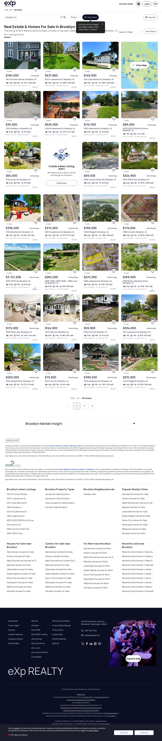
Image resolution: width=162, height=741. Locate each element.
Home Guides (13, 643)
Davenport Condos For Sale (58, 582)
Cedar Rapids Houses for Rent (98, 570)
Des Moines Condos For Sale (59, 551)
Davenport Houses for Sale (20, 582)
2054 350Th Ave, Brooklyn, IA (136, 179)
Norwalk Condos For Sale (57, 591)
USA (72, 398)
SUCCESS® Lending (39, 634)
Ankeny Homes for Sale (133, 498)
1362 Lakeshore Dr (16, 515)
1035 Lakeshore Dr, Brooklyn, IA (20, 381)
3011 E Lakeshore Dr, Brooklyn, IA (59, 79)
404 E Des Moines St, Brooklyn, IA (99, 79)
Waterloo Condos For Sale (57, 586)
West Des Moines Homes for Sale (138, 502)
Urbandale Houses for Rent (97, 565)
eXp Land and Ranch (39, 652)
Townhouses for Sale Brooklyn (60, 502)
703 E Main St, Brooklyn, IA (57, 332)
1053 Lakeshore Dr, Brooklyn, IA (98, 381)
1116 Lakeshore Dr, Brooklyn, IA (19, 232)
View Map (141, 65)
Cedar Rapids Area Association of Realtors (76, 469)
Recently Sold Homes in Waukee (138, 565)
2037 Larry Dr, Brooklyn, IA (56, 381)
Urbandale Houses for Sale (20, 569)
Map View (152, 17)
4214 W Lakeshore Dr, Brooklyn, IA (60, 128)
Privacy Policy (57, 630)
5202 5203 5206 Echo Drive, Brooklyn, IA (135, 129)
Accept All (124, 733)
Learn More (111, 716)
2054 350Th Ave (15, 533)
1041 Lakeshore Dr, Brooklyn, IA (137, 332)
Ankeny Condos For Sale (57, 556)
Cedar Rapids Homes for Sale (136, 515)
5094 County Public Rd (18, 529)
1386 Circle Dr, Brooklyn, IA (135, 232)
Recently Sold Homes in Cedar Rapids (138, 573)
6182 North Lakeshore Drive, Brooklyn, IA (135, 282)
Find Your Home (126, 4)
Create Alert (61, 183)
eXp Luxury (35, 648)
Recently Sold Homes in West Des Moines (138, 560)
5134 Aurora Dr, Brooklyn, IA (18, 179)
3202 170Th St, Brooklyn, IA (18, 281)
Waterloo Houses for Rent (96, 583)
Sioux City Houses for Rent (97, 574)
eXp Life (34, 621)
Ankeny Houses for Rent (95, 552)
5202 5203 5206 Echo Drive (20, 520)
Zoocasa (34, 625)
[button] (81, 423)
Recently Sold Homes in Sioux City (138, 578)
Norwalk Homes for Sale (133, 533)
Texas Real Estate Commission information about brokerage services (81, 708)
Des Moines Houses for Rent (97, 548)
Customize (144, 733)
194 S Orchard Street (17, 494)
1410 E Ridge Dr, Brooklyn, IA (135, 381)
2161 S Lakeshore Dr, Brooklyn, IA (59, 232)
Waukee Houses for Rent (96, 561)
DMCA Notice (81, 694)
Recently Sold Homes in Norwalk (138, 591)
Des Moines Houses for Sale (20, 551)
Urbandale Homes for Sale (135, 511)
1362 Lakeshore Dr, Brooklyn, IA (98, 128)
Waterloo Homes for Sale (134, 529)
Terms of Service (100, 697)
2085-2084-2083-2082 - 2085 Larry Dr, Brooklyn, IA (61, 282)
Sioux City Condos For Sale (58, 578)
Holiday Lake (90, 494)
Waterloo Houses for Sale (19, 586)
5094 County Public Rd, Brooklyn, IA (100, 179)
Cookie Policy (57, 634)
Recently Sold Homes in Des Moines (138, 551)
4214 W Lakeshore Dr (17, 511)
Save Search (151, 31)
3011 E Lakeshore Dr (16, 498)
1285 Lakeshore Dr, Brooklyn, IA (98, 281)
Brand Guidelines (59, 639)
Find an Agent (13, 625)
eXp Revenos (36, 639)
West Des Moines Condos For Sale (61, 560)
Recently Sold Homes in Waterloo (138, 586)
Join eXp (11, 630)
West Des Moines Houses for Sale (23, 560)
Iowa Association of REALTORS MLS (61, 446)
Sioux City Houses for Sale (20, 578)
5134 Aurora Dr (14, 524)
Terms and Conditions (61, 621)
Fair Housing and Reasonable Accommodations (81, 700)
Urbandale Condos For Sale (58, 569)
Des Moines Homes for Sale (135, 494)
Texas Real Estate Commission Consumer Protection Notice (81, 710)
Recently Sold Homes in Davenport (138, 582)
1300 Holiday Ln (14, 507)
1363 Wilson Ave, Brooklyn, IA (19, 332)
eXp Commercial (38, 643)
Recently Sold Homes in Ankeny (137, 556)
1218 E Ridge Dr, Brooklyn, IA (96, 232)
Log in (147, 4)
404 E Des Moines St (17, 502)
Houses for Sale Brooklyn (57, 494)
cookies (16, 728)
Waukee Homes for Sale (133, 507)
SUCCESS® (35, 630)
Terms (83, 731)
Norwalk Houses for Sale (19, 591)
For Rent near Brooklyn (56, 507)
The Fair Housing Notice (111, 713)
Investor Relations (15, 634)
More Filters (92, 17)
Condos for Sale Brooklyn (57, 498)
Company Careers (15, 639)
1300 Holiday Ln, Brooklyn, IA (19, 128)
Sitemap (55, 643)
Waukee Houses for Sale (19, 565)
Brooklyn (87, 398)
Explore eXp (13, 621)
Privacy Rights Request (61, 625)
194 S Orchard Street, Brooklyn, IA (21, 79)
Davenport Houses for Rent (97, 579)
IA (78, 398)
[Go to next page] (92, 405)
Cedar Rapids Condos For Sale (59, 573)
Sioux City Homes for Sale (134, 520)
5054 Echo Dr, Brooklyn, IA (95, 332)
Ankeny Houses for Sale (18, 556)
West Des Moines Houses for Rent (100, 557)
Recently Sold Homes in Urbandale (138, 569)
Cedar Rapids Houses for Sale (21, 573)
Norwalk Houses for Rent (96, 587)
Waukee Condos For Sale (57, 565)
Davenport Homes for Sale (135, 524)
